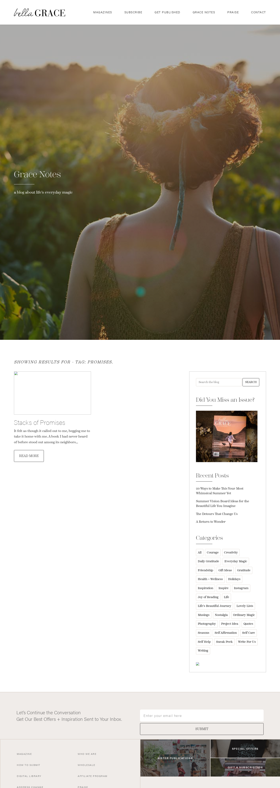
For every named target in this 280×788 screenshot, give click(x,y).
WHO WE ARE (87, 754)
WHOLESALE (86, 765)
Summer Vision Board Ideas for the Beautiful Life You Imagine (222, 503)
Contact (258, 12)
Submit (201, 729)
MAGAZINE (24, 754)
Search (251, 382)
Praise (233, 12)
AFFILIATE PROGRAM (92, 776)
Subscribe (133, 12)
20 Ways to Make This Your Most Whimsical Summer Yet (219, 491)
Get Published (167, 12)
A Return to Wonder (211, 522)
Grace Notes (204, 12)
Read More (29, 456)
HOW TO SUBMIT (28, 765)
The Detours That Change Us (217, 514)
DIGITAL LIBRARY (29, 776)
